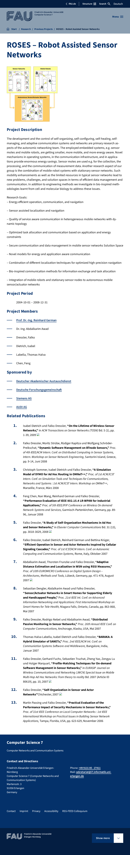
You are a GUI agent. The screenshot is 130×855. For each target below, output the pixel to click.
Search (102, 4)
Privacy (36, 811)
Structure (87, 4)
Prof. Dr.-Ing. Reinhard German (36, 320)
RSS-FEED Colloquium (74, 811)
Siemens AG (24, 398)
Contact (11, 811)
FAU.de (72, 4)
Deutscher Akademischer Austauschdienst (43, 381)
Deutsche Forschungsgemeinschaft (39, 390)
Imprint (24, 811)
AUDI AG (21, 407)
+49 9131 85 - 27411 (90, 768)
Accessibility (51, 811)
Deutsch (118, 4)
